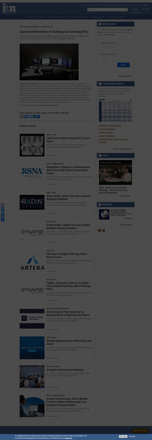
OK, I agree (123, 436)
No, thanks (132, 436)
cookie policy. (68, 438)
